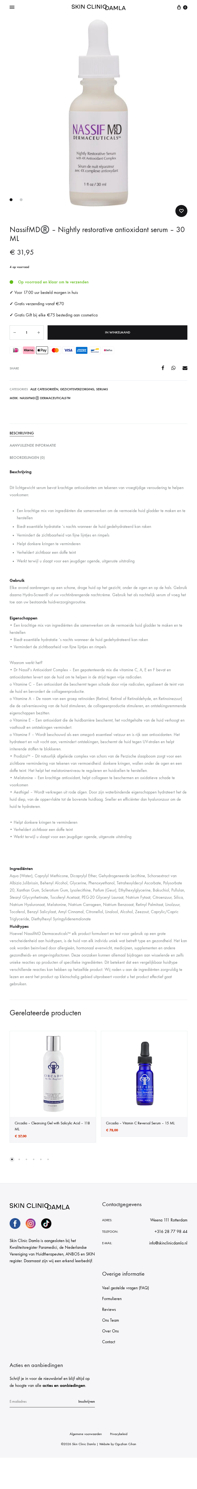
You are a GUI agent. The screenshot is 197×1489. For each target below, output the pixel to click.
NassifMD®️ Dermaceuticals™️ (45, 398)
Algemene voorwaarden (86, 1434)
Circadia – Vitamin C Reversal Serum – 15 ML (140, 1123)
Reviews (109, 1309)
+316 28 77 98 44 (170, 1231)
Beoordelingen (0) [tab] (27, 457)
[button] (12, 1159)
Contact (108, 1341)
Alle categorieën (44, 389)
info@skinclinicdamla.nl (168, 1243)
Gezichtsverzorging (77, 389)
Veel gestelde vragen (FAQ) (125, 1287)
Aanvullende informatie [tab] (33, 445)
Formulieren (112, 1298)
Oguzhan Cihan (125, 1444)
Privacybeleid (118, 1434)
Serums (102, 389)
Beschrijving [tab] (22, 433)
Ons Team (110, 1320)
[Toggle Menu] (12, 7)
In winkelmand (117, 332)
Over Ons (110, 1331)
